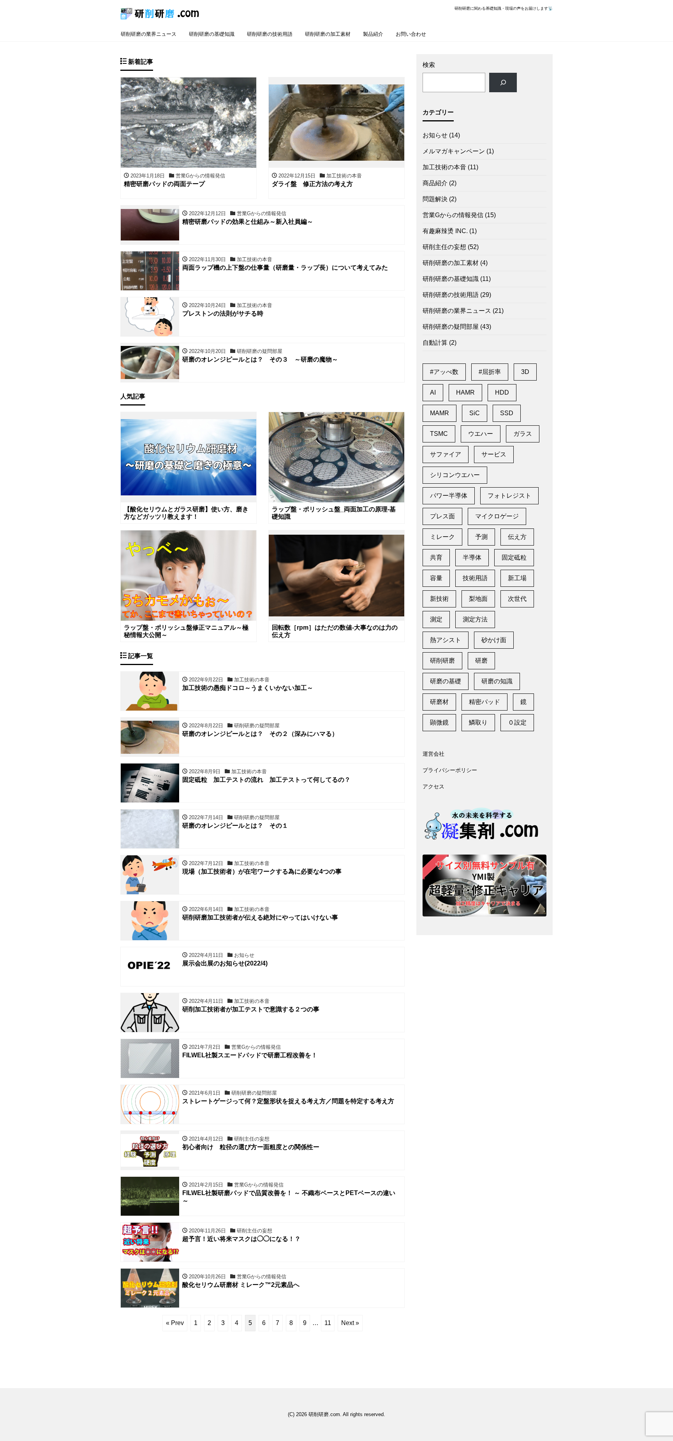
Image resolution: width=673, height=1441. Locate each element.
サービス (493, 454)
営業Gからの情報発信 (453, 215)
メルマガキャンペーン (454, 151)
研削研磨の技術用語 (269, 34)
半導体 (472, 557)
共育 (436, 557)
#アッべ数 (444, 372)
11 (327, 1323)
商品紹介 (435, 183)
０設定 (517, 722)
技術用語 (475, 578)
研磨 (481, 660)
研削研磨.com (324, 1414)
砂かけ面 (493, 640)
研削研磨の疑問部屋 (451, 326)
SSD (506, 413)
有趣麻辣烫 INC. (445, 231)
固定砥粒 (514, 557)
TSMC (439, 433)
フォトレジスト (509, 495)
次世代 (517, 598)
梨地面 (478, 598)
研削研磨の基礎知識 (211, 34)
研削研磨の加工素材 (328, 34)
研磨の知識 (497, 681)
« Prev (175, 1323)
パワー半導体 (448, 495)
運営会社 (433, 754)
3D (525, 372)
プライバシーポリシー (450, 770)
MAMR (439, 413)
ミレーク (442, 537)
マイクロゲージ (497, 516)
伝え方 (517, 537)
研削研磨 (442, 660)
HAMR (465, 392)
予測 (481, 537)
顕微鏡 (439, 722)
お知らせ (435, 135)
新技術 (439, 598)
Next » (350, 1323)
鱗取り (478, 722)
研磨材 (439, 702)
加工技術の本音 (444, 167)
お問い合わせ (411, 34)
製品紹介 (373, 34)
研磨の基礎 (445, 681)
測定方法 (475, 619)
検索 (429, 64)
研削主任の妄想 (444, 247)
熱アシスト (445, 640)
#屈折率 (490, 372)
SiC (474, 413)
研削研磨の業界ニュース (148, 34)
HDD (502, 392)
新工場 (517, 578)
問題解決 (435, 199)
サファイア (445, 454)
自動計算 (435, 342)
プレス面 (442, 516)
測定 (436, 619)
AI (433, 392)
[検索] (503, 82)
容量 (436, 578)
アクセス (433, 786)
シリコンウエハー (455, 475)
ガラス (522, 433)
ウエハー (480, 433)
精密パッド (484, 702)
